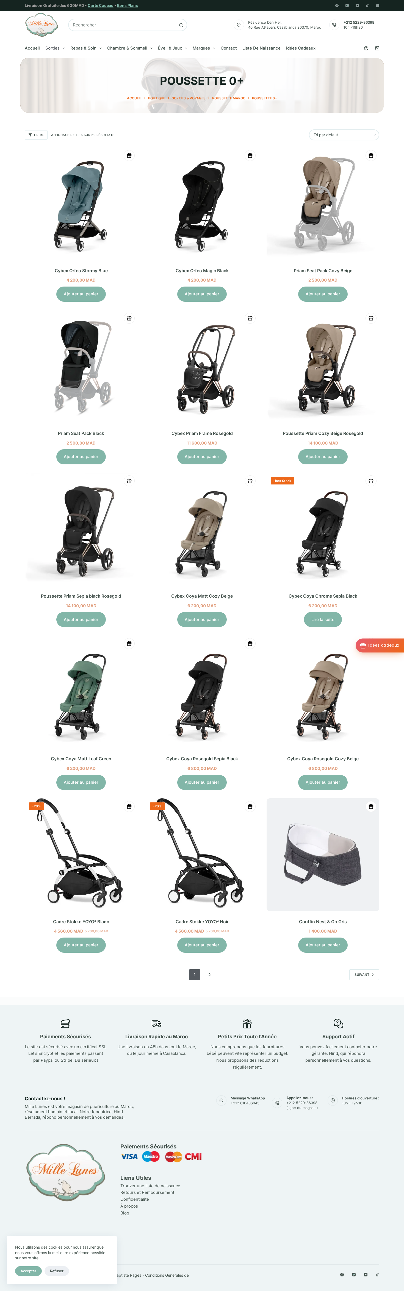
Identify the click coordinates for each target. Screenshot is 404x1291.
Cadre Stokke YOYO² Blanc (81, 921)
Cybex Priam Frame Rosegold (202, 433)
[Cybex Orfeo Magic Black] (202, 203)
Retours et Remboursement (147, 1192)
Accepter (28, 1271)
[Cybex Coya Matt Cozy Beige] (202, 529)
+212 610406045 (245, 1103)
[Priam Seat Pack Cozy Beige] (323, 203)
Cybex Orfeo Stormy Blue (81, 270)
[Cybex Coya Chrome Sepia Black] (323, 529)
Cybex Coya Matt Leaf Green (81, 758)
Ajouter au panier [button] (81, 293)
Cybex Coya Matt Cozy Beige (202, 596)
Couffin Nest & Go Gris (323, 921)
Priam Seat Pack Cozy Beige (323, 270)
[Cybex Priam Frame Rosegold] (202, 366)
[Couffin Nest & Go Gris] (323, 854)
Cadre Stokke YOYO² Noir (202, 921)
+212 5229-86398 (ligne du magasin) (302, 1105)
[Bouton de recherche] (181, 25)
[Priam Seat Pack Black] (81, 366)
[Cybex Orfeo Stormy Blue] (81, 203)
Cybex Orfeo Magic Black (202, 270)
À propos (129, 1206)
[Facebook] (337, 5)
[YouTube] (357, 5)
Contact (229, 48)
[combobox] (122, 25)
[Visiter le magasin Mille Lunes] (297, 1145)
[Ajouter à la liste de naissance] (129, 155)
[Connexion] (366, 48)
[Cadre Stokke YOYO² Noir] (202, 854)
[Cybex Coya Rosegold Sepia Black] (202, 691)
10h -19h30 (353, 27)
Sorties (52, 48)
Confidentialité (134, 1199)
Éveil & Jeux (170, 48)
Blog (124, 1213)
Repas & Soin (83, 48)
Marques (201, 48)
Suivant (362, 975)
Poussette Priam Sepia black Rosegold (81, 596)
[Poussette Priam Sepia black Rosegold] (81, 529)
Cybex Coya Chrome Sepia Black (323, 596)
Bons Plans (127, 5)
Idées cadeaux (301, 48)
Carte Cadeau (101, 5)
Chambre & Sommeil (127, 48)
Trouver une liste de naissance (150, 1185)
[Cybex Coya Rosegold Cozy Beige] (323, 691)
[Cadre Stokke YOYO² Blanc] (81, 854)
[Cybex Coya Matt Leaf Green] (81, 691)
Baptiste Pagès (127, 1275)
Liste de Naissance (261, 48)
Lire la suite (322, 619)
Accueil (32, 48)
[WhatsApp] (377, 5)
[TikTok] (367, 5)
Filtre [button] (39, 135)
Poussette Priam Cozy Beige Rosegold (323, 433)
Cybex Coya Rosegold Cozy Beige (323, 758)
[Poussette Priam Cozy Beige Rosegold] (323, 366)
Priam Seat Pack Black (81, 433)
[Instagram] (347, 5)
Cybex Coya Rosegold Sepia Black (202, 758)
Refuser (56, 1271)
